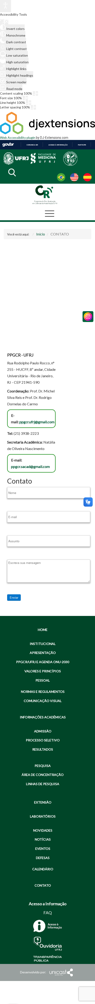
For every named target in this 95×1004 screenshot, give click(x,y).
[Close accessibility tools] (6, 22)
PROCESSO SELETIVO (43, 740)
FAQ (47, 912)
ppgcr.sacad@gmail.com (30, 466)
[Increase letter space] (35, 107)
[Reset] (2, 21)
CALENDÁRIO (42, 869)
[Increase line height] (30, 102)
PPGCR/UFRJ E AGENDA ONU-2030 (42, 662)
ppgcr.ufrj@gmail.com (36, 422)
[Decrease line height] (27, 102)
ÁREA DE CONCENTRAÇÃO (43, 775)
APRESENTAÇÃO (43, 653)
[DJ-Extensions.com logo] (47, 133)
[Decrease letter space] (32, 107)
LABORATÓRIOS (43, 816)
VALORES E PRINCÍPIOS (42, 671)
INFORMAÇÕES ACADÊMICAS (43, 717)
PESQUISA (43, 766)
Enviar (14, 597)
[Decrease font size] (24, 98)
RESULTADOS (42, 749)
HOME (43, 630)
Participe (82, 145)
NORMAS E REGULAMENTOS (43, 692)
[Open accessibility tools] (5, 6)
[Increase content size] (37, 93)
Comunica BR (32, 145)
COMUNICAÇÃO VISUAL (43, 701)
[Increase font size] (27, 98)
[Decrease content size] (34, 93)
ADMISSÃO (42, 731)
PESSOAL (43, 680)
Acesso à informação (58, 145)
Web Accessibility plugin (17, 137)
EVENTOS (42, 848)
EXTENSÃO (42, 802)
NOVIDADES (42, 830)
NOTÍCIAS (43, 839)
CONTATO (43, 885)
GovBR (8, 144)
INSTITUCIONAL (43, 644)
